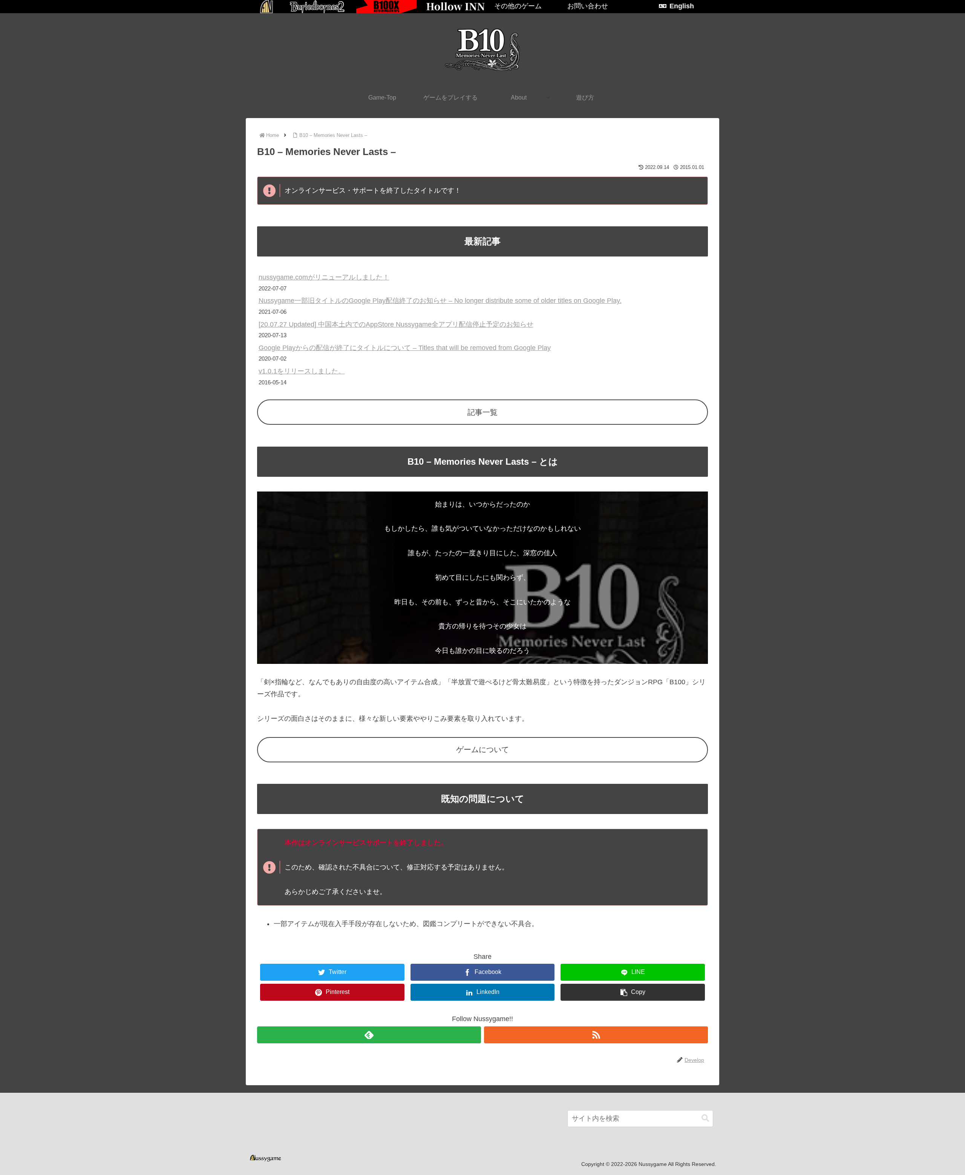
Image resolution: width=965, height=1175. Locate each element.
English (681, 6)
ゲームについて (482, 749)
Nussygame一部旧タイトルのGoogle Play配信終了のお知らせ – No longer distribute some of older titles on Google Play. (440, 300)
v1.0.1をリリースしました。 (302, 371)
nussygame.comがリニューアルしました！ (324, 277)
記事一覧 (482, 412)
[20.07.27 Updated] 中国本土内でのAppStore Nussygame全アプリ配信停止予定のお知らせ (396, 324)
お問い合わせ (587, 6)
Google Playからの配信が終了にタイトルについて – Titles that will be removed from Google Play (405, 348)
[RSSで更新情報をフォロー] (596, 1034)
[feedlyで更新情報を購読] (369, 1034)
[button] (705, 1118)
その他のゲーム (518, 6)
